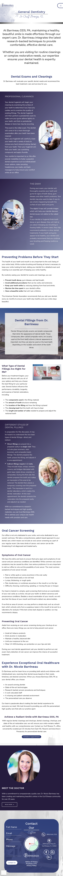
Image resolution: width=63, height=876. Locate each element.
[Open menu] (60, 5)
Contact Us (12, 863)
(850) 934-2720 (52, 834)
